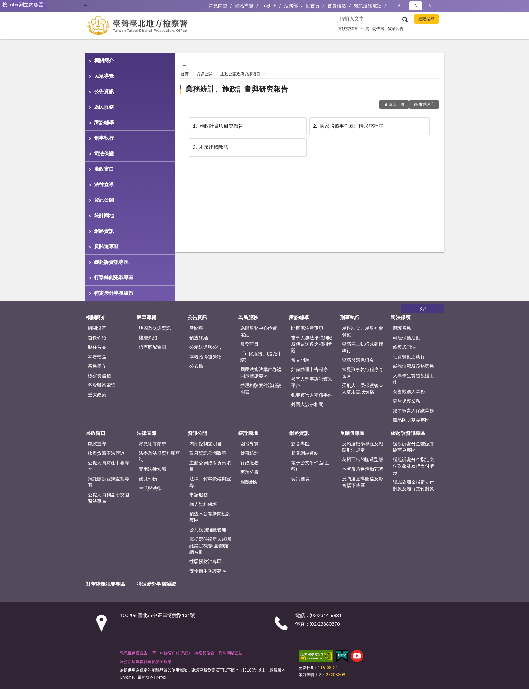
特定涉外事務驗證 (113, 293)
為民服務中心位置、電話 (261, 331)
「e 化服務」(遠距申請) (261, 357)
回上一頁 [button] (397, 105)
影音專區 (300, 444)
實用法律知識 (152, 469)
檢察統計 (249, 453)
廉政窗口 (104, 169)
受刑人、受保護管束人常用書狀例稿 (362, 388)
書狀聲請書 (348, 29)
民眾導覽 (104, 76)
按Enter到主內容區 (22, 4)
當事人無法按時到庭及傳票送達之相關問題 (311, 344)
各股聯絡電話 (101, 385)
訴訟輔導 (104, 122)
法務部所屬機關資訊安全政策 (145, 662)
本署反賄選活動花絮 (362, 469)
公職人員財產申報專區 (108, 466)
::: (85, 4)
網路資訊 (104, 231)
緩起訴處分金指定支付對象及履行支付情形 (413, 466)
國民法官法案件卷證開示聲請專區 (261, 372)
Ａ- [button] (400, 6)
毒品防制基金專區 (411, 420)
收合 (423, 309)
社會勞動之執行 (409, 357)
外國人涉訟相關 (307, 404)
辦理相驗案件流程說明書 (261, 388)
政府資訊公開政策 (207, 453)
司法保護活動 (406, 338)
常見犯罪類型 (152, 444)
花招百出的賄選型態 (362, 459)
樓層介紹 (148, 338)
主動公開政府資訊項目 (240, 74)
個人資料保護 (203, 504)
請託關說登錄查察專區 (108, 482)
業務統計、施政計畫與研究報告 (237, 89)
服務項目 (249, 344)
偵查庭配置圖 (152, 347)
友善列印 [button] (427, 105)
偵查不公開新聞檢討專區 (210, 517)
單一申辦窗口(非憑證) (171, 653)
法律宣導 (104, 184)
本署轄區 (97, 357)
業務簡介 (97, 366)
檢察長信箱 (99, 376)
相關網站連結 (305, 453)
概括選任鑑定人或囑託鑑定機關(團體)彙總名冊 (210, 546)
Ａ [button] (415, 6)
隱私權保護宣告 (134, 653)
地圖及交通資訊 (155, 328)
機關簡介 (104, 60)
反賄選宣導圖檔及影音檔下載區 (362, 482)
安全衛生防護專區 (207, 571)
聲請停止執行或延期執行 (362, 347)
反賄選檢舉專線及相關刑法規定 (362, 447)
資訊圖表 (300, 479)
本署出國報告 (211, 147)
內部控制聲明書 (205, 444)
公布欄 (196, 366)
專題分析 (249, 472)
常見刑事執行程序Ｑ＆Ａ (362, 372)
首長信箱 (337, 6)
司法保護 (104, 153)
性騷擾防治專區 (205, 561)
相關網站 (249, 482)
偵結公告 (395, 29)
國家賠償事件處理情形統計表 (348, 126)
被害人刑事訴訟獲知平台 (311, 382)
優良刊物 (148, 479)
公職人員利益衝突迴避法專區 (108, 498)
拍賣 (365, 29)
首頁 (185, 74)
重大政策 (97, 395)
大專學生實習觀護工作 (413, 379)
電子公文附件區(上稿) (310, 466)
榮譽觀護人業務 (409, 392)
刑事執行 (104, 138)
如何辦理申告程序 (309, 369)
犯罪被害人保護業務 (413, 411)
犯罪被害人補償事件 (311, 395)
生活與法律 (150, 488)
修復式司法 (404, 347)
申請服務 (198, 495)
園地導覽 (249, 444)
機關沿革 (97, 328)
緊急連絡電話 (367, 6)
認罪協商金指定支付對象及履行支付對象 (413, 485)
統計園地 (104, 215)
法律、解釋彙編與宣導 (210, 482)
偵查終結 (198, 338)
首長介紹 (97, 338)
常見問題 (218, 6)
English (268, 6)
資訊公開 (104, 200)
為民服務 (104, 107)
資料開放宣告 (231, 653)
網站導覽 (244, 6)
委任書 (378, 29)
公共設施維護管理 (207, 530)
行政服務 (249, 463)
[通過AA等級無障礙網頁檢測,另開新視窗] (316, 657)
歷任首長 (97, 347)
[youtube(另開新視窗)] (357, 657)
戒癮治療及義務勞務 (413, 366)
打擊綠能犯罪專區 (113, 277)
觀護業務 (402, 328)
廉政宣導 (97, 444)
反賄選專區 (106, 246)
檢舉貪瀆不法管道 (106, 453)
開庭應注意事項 (307, 328)
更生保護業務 (406, 401)
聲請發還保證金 (358, 360)
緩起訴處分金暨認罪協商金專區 (413, 447)
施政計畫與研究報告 (218, 126)
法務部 (291, 6)
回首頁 (313, 6)
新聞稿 (196, 328)
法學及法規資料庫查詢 (159, 456)
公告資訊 (104, 91)
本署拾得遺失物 (205, 357)
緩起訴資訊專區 (111, 262)
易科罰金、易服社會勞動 (362, 331)
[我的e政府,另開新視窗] (342, 657)
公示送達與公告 (205, 347)
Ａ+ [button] (431, 6)
